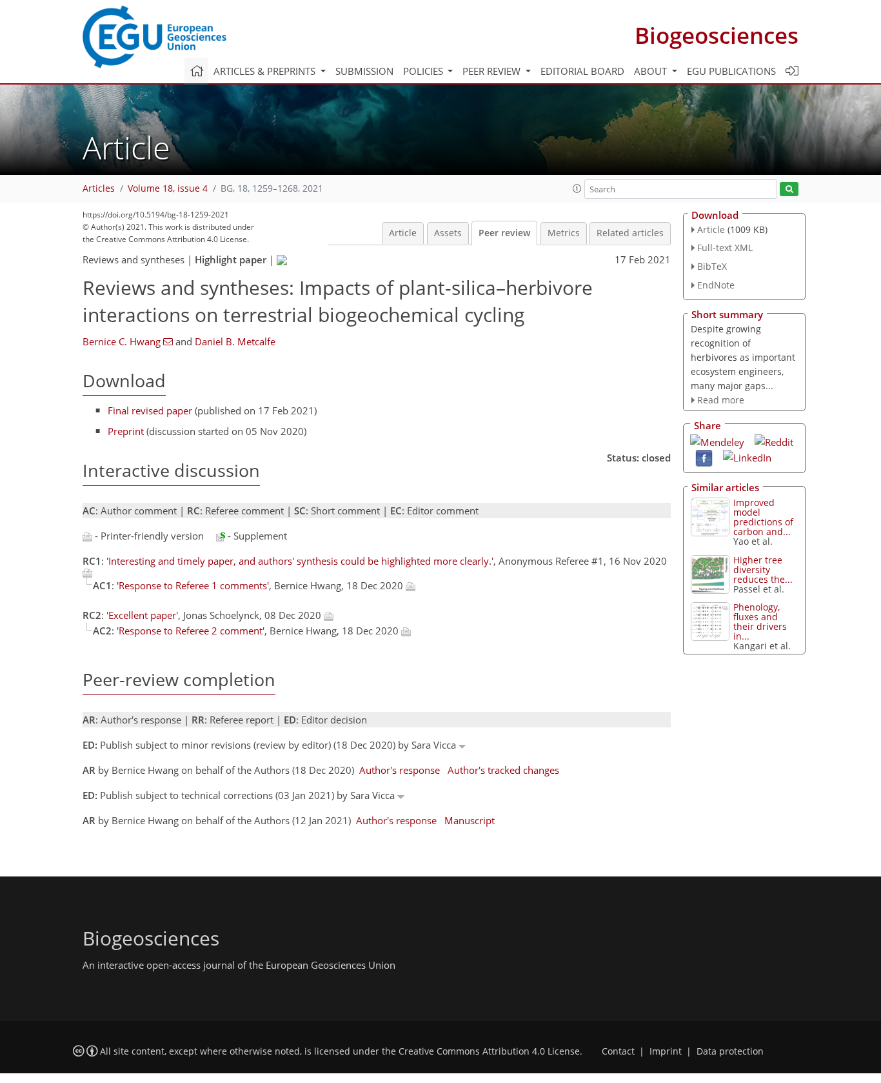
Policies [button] (424, 71)
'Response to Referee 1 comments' (193, 585)
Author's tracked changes (503, 770)
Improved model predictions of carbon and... (763, 517)
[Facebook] (704, 457)
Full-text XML (725, 247)
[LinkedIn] (747, 456)
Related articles (630, 233)
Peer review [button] (492, 71)
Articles (99, 188)
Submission (364, 71)
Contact (618, 1051)
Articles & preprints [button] (265, 71)
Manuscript (469, 820)
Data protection (730, 1051)
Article (403, 233)
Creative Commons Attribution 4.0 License (489, 1051)
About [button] (651, 71)
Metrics (564, 233)
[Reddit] (774, 440)
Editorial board (582, 71)
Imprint (665, 1051)
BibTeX (712, 266)
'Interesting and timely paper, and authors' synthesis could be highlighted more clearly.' (299, 560)
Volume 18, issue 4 (168, 188)
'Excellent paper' (142, 615)
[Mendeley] (717, 440)
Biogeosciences (716, 35)
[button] (577, 188)
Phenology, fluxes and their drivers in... (760, 621)
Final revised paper (150, 410)
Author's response (399, 770)
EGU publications (731, 71)
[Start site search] (789, 189)
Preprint (126, 431)
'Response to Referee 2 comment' (190, 630)
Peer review (504, 233)
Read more (720, 400)
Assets (448, 233)
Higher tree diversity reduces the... (763, 569)
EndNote (716, 285)
